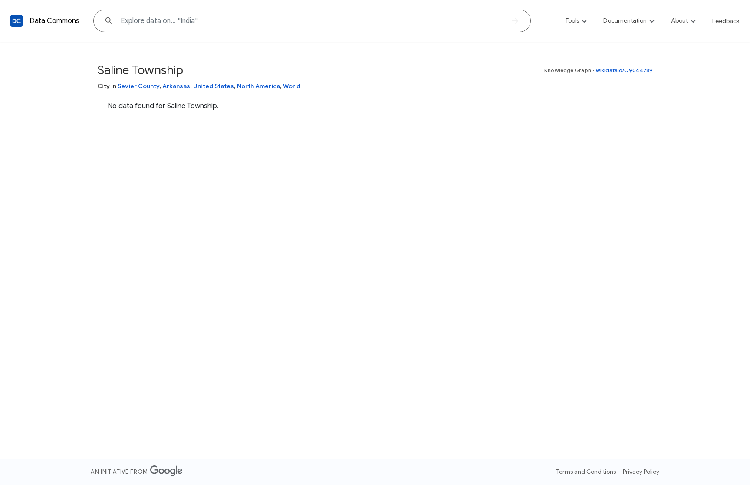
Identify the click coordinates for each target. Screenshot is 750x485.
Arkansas (176, 86)
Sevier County (138, 86)
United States (213, 86)
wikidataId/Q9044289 (624, 70)
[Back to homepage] (16, 21)
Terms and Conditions (586, 471)
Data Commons (54, 20)
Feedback (726, 21)
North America (258, 86)
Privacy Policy (641, 471)
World (291, 86)
